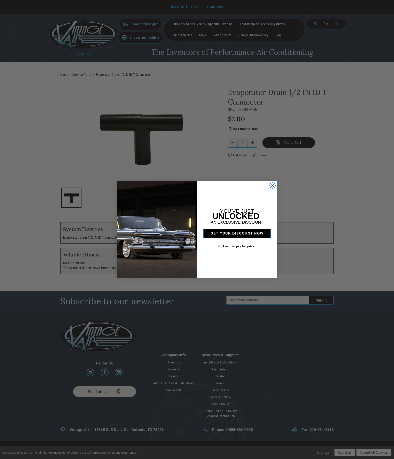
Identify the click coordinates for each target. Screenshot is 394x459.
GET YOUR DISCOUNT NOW (237, 233)
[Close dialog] (272, 185)
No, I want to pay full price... (237, 246)
